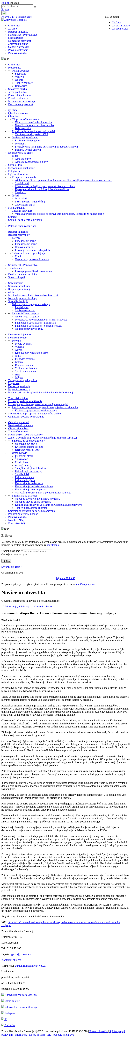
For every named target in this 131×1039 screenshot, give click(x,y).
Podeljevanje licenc (25, 240)
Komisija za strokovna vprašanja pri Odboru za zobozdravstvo (48, 504)
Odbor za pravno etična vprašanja (33, 501)
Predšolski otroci (24, 455)
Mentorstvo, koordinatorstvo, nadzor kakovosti (33, 295)
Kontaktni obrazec (11, 959)
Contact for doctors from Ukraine (26, 416)
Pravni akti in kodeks (19, 95)
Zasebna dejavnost (22, 210)
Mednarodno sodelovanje (21, 101)
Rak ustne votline (24, 477)
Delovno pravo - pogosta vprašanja (31, 304)
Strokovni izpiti (16, 277)
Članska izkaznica (18, 113)
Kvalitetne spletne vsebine (29, 446)
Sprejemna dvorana (25, 371)
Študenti (12, 216)
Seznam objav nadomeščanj (30, 201)
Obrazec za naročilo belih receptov (33, 122)
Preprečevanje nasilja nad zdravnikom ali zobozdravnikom (46, 146)
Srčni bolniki (22, 474)
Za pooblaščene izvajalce (25, 313)
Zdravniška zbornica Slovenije (21, 994)
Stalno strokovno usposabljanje (28, 253)
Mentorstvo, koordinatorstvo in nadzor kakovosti (41, 319)
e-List (11, 292)
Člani (18, 256)
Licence (16, 237)
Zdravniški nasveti (18, 431)
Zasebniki (20, 192)
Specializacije (15, 37)
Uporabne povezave (26, 443)
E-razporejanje (24, 16)
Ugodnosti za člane (18, 174)
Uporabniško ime (10, 550)
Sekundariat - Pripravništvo (23, 34)
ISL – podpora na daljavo (60, 1034)
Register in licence (18, 31)
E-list (13, 16)
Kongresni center (17, 337)
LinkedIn (9, 1025)
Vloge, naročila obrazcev (25, 119)
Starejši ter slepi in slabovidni (30, 468)
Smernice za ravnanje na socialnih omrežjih (31, 510)
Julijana (19, 377)
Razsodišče (21, 85)
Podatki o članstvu (18, 98)
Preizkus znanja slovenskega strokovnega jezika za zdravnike (45, 407)
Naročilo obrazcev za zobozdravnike (34, 125)
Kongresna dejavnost (19, 40)
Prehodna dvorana (25, 358)
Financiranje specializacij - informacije (35, 322)
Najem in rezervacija (19, 389)
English (5, 2)
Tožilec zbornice (24, 82)
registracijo (53, 544)
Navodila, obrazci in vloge (22, 298)
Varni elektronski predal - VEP (31, 134)
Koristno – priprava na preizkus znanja (36, 410)
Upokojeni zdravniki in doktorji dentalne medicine (42, 189)
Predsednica (14, 67)
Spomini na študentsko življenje (25, 219)
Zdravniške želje (17, 523)
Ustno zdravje (19, 452)
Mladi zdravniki (16, 207)
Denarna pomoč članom (28, 149)
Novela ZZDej (16, 520)
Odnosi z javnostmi (18, 46)
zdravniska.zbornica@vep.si (30, 965)
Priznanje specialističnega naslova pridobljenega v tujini (38, 404)
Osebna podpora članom (25, 137)
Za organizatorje (121, 25)
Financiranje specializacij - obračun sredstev (38, 325)
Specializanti (22, 183)
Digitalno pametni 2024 (27, 449)
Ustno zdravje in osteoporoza (30, 489)
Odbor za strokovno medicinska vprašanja (37, 498)
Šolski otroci (21, 459)
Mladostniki (21, 462)
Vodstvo (19, 76)
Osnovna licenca (24, 247)
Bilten (15, 155)
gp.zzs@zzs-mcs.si (21, 954)
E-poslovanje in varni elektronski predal (33, 131)
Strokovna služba (17, 89)
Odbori (19, 79)
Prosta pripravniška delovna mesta (33, 271)
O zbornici (14, 25)
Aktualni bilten (23, 158)
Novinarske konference (20, 425)
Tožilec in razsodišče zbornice (31, 507)
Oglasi (15, 195)
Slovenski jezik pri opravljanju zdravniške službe (34, 413)
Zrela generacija (23, 465)
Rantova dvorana (24, 365)
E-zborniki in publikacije (21, 168)
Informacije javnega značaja (29, 1034)
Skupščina (20, 73)
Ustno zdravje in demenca (29, 483)
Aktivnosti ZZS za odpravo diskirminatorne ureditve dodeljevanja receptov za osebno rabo (63, 180)
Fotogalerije (14, 171)
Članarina (13, 116)
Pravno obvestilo (98, 1031)
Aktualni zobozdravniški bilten (31, 161)
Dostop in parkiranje (19, 386)
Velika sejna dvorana (26, 368)
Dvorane (16, 340)
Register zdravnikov (19, 234)
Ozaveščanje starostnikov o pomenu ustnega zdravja (43, 492)
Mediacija (20, 143)
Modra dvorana (23, 343)
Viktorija (19, 346)
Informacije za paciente (24, 495)
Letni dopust (21, 307)
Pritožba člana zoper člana (22, 226)
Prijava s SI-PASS (65, 578)
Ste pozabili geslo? (11, 566)
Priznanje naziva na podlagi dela (32, 250)
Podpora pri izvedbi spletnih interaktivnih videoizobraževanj (40, 392)
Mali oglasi (21, 198)
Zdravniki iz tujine (18, 43)
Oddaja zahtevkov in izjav (29, 328)
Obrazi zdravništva (18, 428)
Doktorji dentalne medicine (22, 274)
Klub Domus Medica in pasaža (31, 352)
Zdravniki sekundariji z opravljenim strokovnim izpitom (45, 186)
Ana (17, 374)
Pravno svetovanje (18, 49)
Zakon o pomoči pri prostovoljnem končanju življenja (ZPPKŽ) (42, 437)
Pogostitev (13, 383)
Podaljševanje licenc (26, 243)
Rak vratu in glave (25, 480)
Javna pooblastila (17, 92)
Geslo (4, 554)
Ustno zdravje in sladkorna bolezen (34, 486)
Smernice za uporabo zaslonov (28, 440)
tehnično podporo (85, 584)
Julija (18, 355)
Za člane (116, 22)
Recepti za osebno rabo (24, 177)
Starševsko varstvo (25, 310)
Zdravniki (17, 268)
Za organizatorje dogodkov (22, 380)
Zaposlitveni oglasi (25, 204)
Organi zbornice (20, 70)
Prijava (5, 9)
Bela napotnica (23, 128)
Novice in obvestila (44, 606)
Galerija (19, 362)
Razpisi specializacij (19, 289)
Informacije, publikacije (17, 606)
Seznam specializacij (19, 286)
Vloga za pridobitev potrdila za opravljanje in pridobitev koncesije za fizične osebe (59, 213)
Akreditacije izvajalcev (27, 316)
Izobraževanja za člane (20, 152)
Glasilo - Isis (15, 164)
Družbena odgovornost (20, 104)
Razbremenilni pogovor (27, 140)
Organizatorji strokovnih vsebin (32, 259)
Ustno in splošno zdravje (28, 471)
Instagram (9, 1013)
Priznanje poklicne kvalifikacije (25, 401)
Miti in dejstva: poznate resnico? (25, 434)
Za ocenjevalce (120, 28)
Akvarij (19, 349)
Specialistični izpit (18, 301)
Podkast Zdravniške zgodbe (23, 513)
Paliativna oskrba (17, 53)
